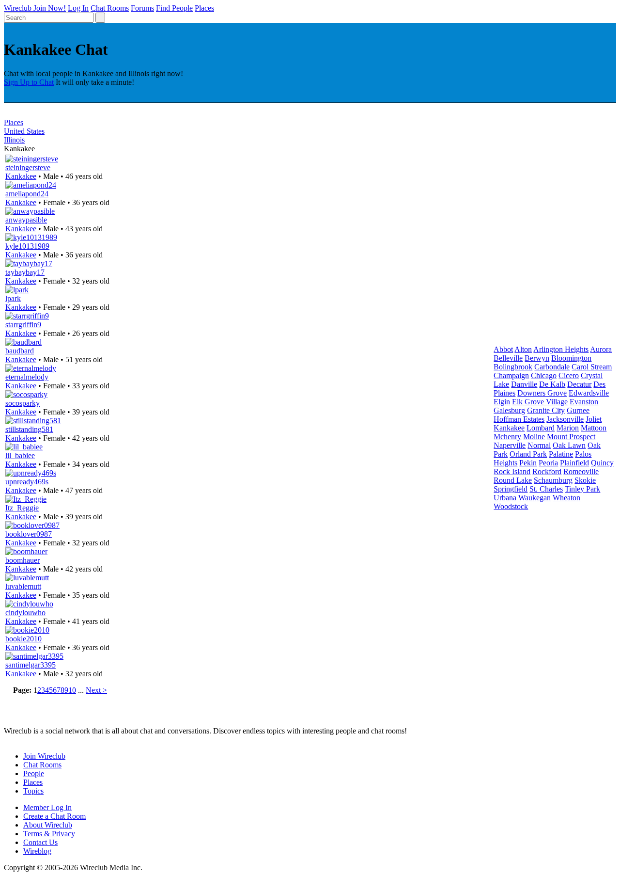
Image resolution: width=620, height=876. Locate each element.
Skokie (585, 480)
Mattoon (593, 428)
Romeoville (581, 471)
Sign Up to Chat (29, 82)
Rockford (546, 471)
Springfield (510, 489)
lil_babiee (20, 455)
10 (72, 690)
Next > (96, 690)
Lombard (541, 428)
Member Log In (47, 807)
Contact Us (40, 842)
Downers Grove (542, 393)
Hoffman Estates (519, 419)
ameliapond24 (26, 194)
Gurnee (578, 410)
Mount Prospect (571, 436)
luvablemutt (23, 586)
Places (204, 8)
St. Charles (546, 489)
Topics (33, 791)
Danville (524, 384)
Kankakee (20, 176)
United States (24, 131)
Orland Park (528, 454)
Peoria (548, 463)
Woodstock (511, 506)
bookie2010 (23, 639)
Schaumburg (553, 480)
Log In (78, 8)
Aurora (601, 349)
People (33, 773)
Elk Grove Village (540, 402)
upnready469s (26, 482)
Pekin (528, 463)
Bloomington (571, 358)
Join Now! (49, 8)
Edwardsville (589, 393)
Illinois (14, 140)
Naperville (510, 445)
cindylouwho (25, 612)
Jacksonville (565, 419)
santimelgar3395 (30, 665)
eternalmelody (26, 377)
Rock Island (512, 471)
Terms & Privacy (49, 833)
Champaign (511, 375)
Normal (539, 445)
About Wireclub (47, 825)
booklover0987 (28, 534)
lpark (13, 298)
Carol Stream (592, 367)
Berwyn (537, 358)
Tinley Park (582, 489)
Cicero (568, 375)
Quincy (602, 463)
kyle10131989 (27, 246)
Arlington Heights (561, 349)
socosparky (22, 403)
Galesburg (509, 410)
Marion (568, 428)
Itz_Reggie (22, 508)
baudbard (19, 351)
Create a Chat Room (54, 816)
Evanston (584, 402)
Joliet (594, 419)
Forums (142, 8)
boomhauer (22, 560)
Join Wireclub (44, 756)
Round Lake (513, 480)
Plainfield (574, 463)
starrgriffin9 (23, 324)
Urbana (505, 498)
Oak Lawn (569, 445)
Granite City (546, 410)
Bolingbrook (513, 367)
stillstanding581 (29, 429)
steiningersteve (27, 167)
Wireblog (37, 851)
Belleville (508, 358)
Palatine (561, 454)
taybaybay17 (25, 272)
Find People (174, 8)
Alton (523, 349)
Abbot (503, 349)
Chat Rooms (110, 8)
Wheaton (566, 498)
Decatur (579, 384)
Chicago (544, 375)
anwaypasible (26, 220)
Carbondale (552, 367)
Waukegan (534, 498)
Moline (534, 436)
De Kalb (552, 384)
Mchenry (507, 436)
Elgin (502, 402)
